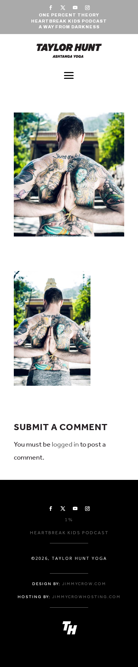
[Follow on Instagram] (87, 7)
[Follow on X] (62, 7)
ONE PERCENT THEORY (69, 15)
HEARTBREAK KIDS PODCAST (69, 21)
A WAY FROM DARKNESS (69, 26)
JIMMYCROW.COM (84, 583)
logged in (65, 444)
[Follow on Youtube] (75, 7)
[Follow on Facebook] (50, 7)
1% (69, 519)
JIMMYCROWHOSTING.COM (86, 596)
